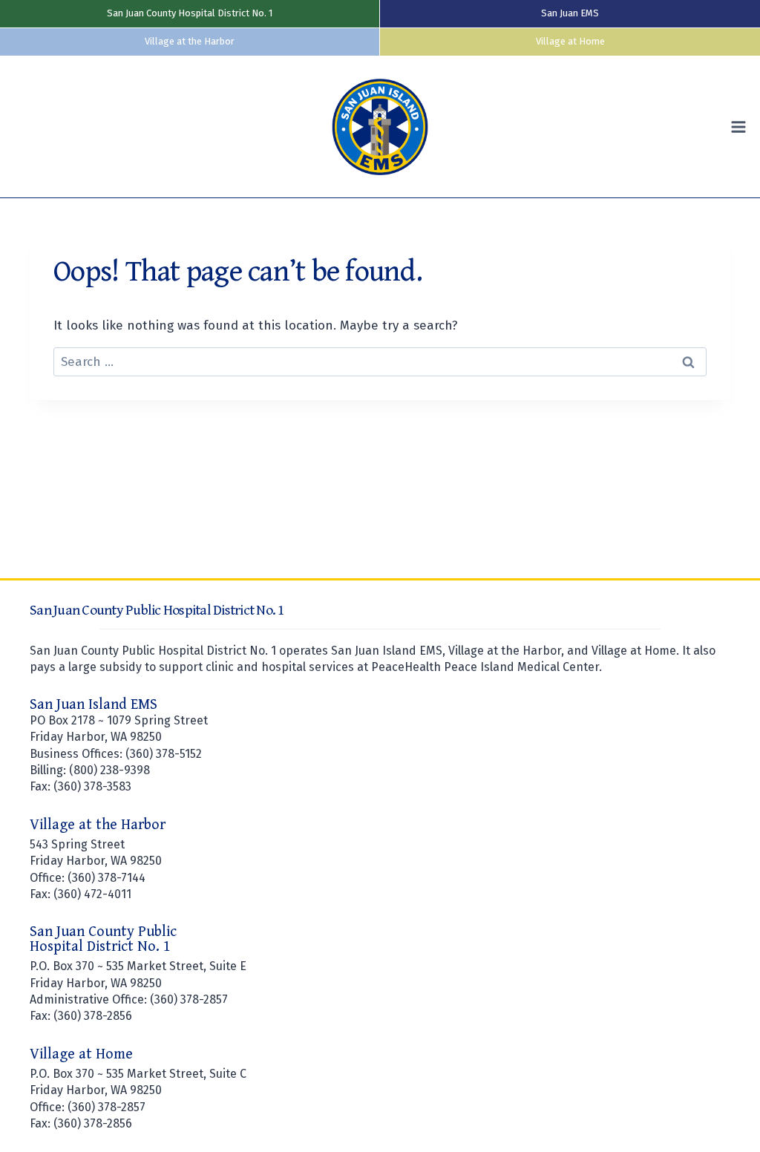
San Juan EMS (570, 13)
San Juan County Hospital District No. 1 (189, 13)
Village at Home (570, 41)
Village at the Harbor (190, 41)
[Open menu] (742, 126)
